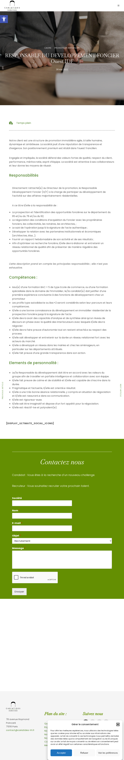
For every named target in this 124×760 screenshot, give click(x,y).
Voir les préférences (108, 753)
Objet (16, 535)
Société (17, 498)
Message (18, 548)
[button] (4, 19)
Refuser (84, 753)
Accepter (61, 753)
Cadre (47, 48)
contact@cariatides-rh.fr (20, 730)
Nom (16, 510)
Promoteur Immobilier (67, 48)
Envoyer (19, 591)
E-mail (17, 523)
